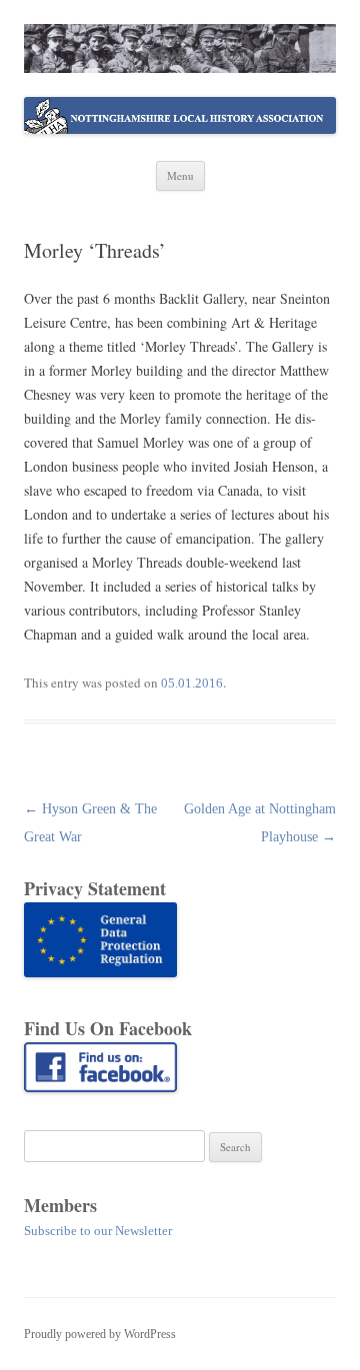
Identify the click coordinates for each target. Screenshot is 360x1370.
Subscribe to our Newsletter (98, 1230)
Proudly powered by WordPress (100, 1334)
